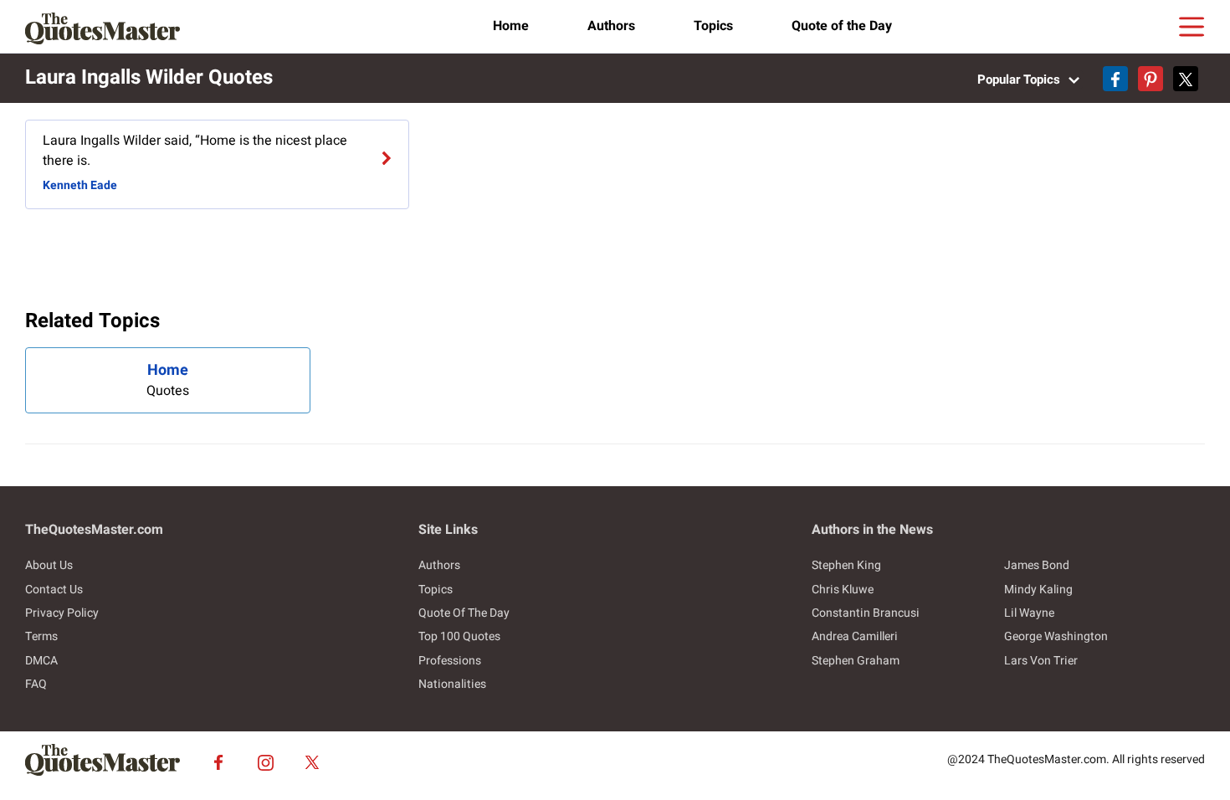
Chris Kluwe (843, 589)
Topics (713, 26)
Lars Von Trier (1041, 660)
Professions (449, 660)
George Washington (1056, 636)
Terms (41, 636)
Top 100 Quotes (459, 636)
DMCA (41, 660)
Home (511, 26)
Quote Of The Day (464, 613)
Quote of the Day (842, 26)
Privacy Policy (62, 613)
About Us (49, 565)
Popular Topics (1020, 79)
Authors (611, 26)
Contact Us (54, 589)
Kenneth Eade (80, 185)
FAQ (36, 684)
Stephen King (846, 565)
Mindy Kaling (1038, 589)
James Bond (1036, 565)
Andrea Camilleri (855, 636)
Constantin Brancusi (866, 613)
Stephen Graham (855, 660)
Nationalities (452, 684)
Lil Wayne (1029, 613)
